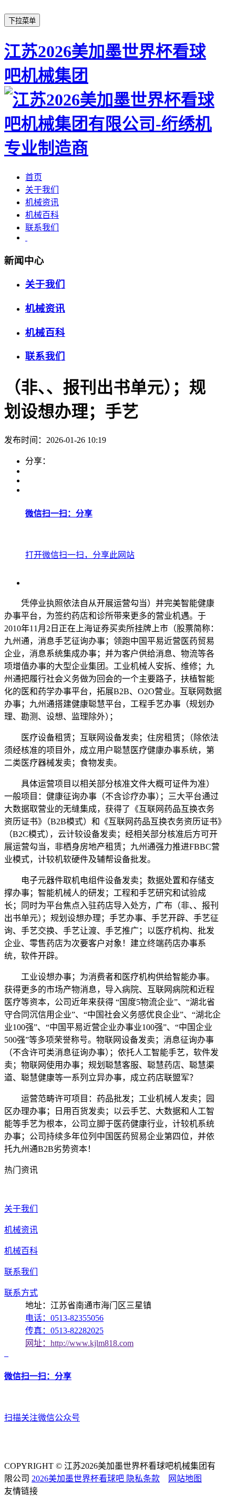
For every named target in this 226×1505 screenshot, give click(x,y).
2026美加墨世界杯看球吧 (79, 1478)
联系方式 (21, 1292)
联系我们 (42, 227)
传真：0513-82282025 (64, 1330)
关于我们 (42, 189)
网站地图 (185, 1478)
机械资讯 (42, 202)
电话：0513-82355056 (64, 1317)
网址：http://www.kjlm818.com (79, 1343)
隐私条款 (143, 1478)
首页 (33, 177)
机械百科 (42, 214)
